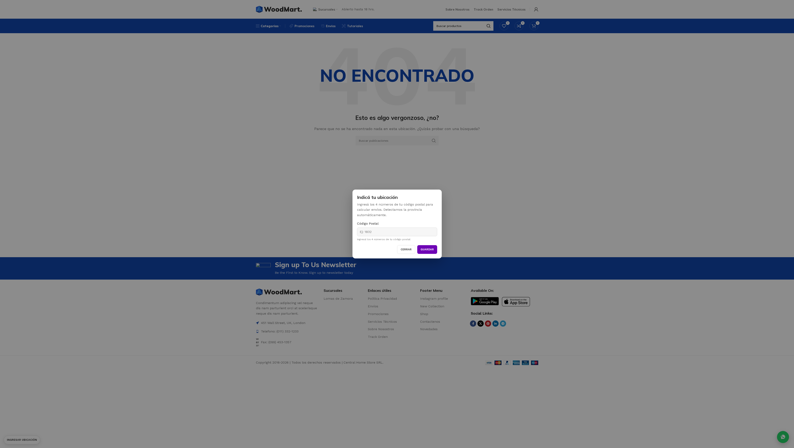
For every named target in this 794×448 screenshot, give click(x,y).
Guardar (427, 249)
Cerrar (406, 249)
